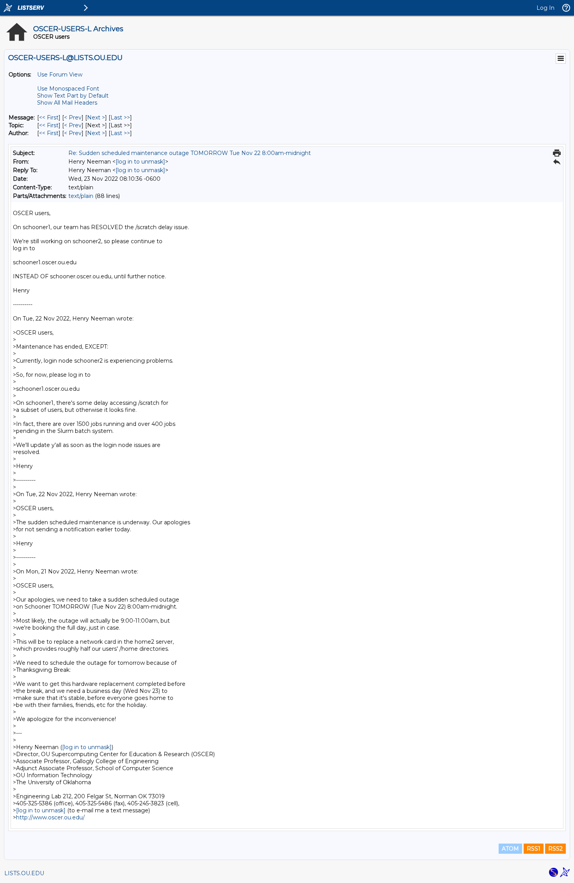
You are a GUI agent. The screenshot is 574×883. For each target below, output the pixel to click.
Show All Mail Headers (67, 102)
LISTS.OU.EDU (24, 873)
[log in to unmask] (140, 161)
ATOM (510, 848)
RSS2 (555, 848)
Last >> (120, 117)
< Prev (73, 117)
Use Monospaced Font (68, 88)
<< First (49, 117)
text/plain (80, 195)
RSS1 (533, 848)
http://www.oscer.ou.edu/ (50, 817)
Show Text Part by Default (73, 95)
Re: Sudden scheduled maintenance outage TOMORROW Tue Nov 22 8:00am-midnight (189, 153)
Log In (545, 7)
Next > (96, 117)
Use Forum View (59, 74)
